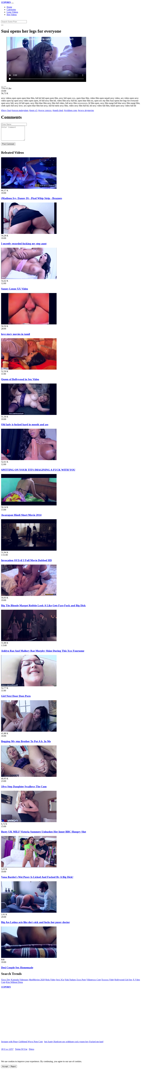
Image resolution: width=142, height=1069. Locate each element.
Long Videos (12, 12)
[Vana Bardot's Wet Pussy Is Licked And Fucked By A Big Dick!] (29, 866)
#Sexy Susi (6, 110)
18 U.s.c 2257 (7, 1049)
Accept (5, 1066)
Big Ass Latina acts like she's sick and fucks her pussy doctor (35, 922)
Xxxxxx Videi (107, 979)
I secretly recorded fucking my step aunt (23, 243)
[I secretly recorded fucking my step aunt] (29, 233)
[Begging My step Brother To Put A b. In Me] (29, 731)
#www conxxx (44, 110)
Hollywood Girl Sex (123, 979)
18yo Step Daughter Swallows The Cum (24, 786)
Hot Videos (12, 14)
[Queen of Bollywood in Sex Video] (29, 369)
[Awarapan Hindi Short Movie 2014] (29, 504)
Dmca (31, 1049)
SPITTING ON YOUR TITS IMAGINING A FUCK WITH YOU (38, 469)
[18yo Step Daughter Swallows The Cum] (29, 776)
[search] (2, 25)
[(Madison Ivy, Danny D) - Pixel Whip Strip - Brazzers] (29, 188)
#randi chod (58, 110)
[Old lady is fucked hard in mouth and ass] (29, 414)
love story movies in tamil (15, 334)
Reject (13, 1066)
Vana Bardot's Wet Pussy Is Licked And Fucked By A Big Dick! (37, 877)
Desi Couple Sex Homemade (17, 967)
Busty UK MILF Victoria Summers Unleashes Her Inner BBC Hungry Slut (43, 831)
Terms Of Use (21, 1049)
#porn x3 (33, 110)
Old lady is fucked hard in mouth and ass (24, 424)
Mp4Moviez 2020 (37, 979)
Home (9, 7)
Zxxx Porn (81, 979)
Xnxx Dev (5, 979)
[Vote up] (2, 86)
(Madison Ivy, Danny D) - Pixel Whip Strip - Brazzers (31, 198)
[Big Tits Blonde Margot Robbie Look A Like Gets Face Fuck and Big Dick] (29, 595)
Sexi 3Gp (60, 979)
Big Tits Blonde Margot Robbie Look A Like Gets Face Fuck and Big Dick (43, 605)
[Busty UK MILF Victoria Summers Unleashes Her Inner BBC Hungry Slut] (29, 821)
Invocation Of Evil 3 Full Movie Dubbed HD (26, 560)
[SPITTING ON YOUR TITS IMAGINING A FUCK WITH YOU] (29, 459)
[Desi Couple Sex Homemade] (29, 957)
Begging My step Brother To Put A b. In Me (26, 741)
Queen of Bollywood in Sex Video (20, 379)
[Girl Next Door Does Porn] (29, 685)
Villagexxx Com (93, 979)
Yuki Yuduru (70, 979)
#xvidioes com (70, 110)
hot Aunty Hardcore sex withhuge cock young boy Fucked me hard (73, 1041)
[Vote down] (5, 86)
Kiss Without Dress (14, 982)
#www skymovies (86, 110)
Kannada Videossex (19, 979)
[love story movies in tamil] (29, 323)
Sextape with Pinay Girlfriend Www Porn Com (22, 1041)
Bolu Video (50, 979)
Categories (11, 9)
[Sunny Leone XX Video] (29, 278)
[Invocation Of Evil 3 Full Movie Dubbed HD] (29, 550)
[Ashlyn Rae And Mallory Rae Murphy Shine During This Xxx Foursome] (29, 640)
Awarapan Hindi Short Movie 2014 (21, 515)
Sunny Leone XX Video (14, 288)
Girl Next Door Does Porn (16, 696)
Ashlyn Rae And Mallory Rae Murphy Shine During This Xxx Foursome (42, 650)
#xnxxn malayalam (20, 110)
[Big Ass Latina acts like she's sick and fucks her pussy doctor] (29, 912)
